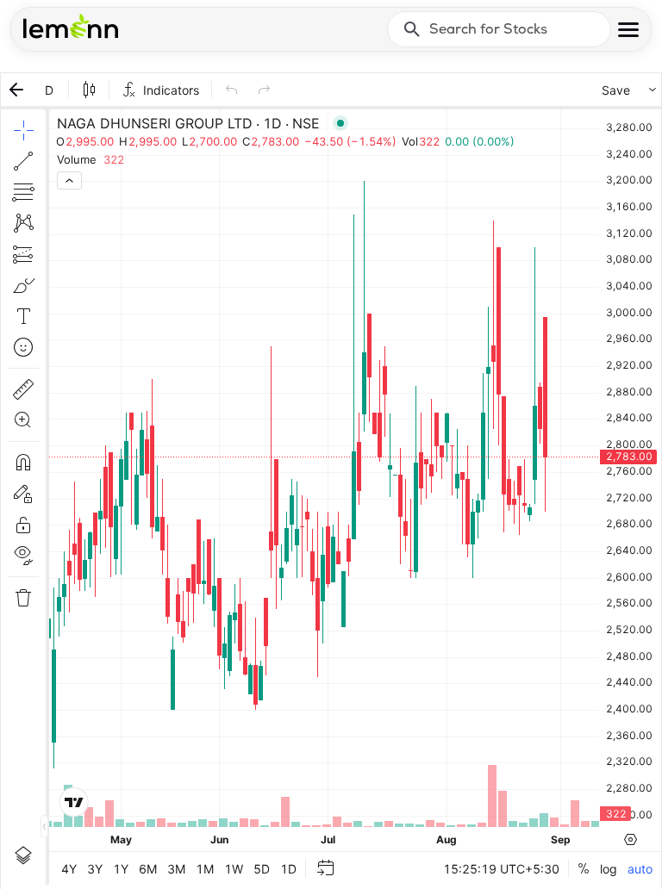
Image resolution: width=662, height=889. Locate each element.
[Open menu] (628, 29)
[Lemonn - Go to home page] (70, 26)
